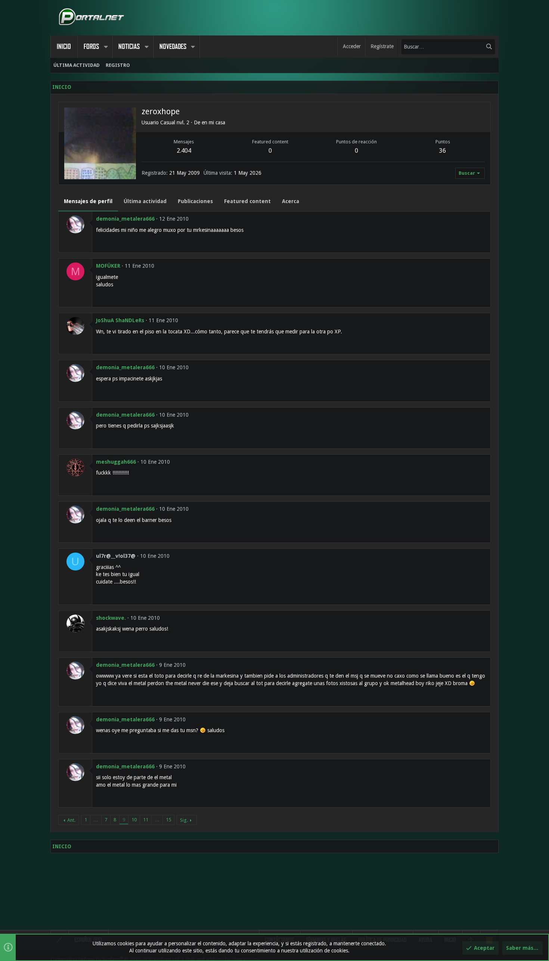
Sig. (184, 820)
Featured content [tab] (247, 201)
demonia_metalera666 (125, 219)
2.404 (184, 150)
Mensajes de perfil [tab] (88, 201)
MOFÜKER (108, 266)
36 (442, 150)
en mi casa (213, 122)
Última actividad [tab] (145, 201)
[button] (106, 46)
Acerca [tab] (290, 201)
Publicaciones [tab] (195, 201)
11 (145, 819)
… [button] (95, 819)
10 (134, 819)
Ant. (71, 820)
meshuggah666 (116, 462)
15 (168, 819)
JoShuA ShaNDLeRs (120, 320)
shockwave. (111, 618)
